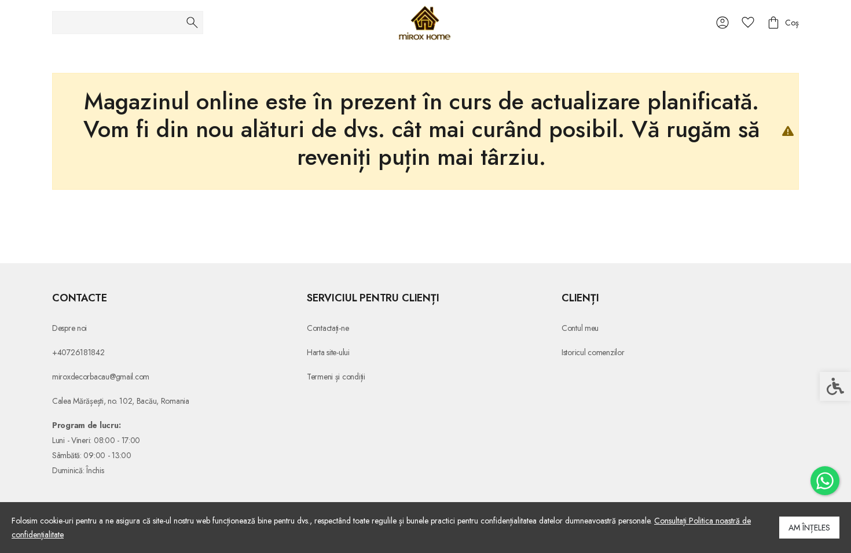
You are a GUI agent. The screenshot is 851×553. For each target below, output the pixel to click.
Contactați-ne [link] (328, 328)
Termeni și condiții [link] (336, 376)
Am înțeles (809, 527)
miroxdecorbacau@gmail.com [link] (100, 376)
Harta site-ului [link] (328, 352)
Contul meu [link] (580, 328)
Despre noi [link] (69, 328)
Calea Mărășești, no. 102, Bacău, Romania (120, 401)
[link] (824, 480)
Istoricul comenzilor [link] (593, 352)
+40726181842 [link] (78, 352)
